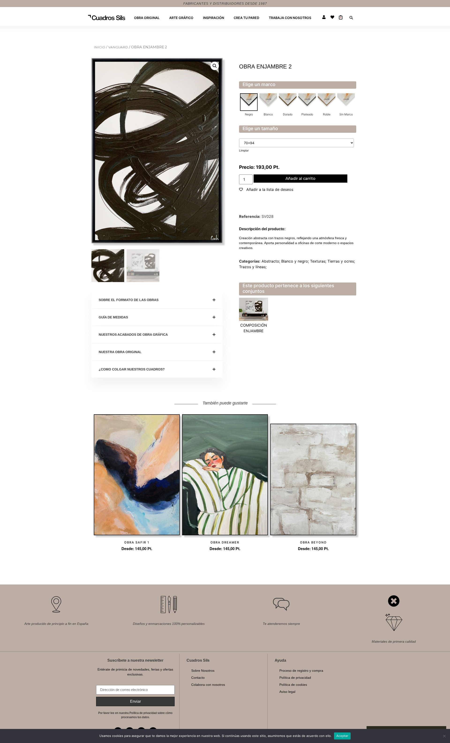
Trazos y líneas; (252, 266)
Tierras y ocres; (341, 261)
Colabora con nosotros (208, 684)
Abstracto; (271, 261)
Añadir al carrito (300, 178)
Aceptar (342, 736)
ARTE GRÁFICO (181, 18)
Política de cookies (293, 684)
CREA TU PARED (246, 18)
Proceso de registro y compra (301, 670)
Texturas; (318, 261)
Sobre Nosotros (202, 670)
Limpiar (244, 150)
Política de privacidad (295, 677)
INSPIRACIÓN (213, 18)
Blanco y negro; (295, 261)
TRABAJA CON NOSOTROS (290, 18)
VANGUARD (118, 47)
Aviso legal (287, 692)
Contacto (198, 677)
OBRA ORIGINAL (147, 18)
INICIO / (101, 47)
